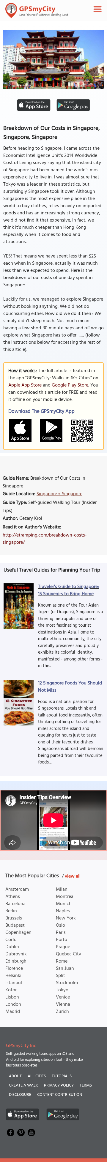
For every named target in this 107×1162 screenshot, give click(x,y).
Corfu (11, 940)
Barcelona (15, 904)
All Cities (37, 1076)
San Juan (65, 968)
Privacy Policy (59, 1085)
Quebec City (68, 954)
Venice (63, 997)
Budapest (15, 925)
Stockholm (67, 983)
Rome (61, 961)
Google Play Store (70, 385)
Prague (63, 947)
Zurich (62, 1012)
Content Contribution (59, 1094)
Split (60, 976)
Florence (14, 968)
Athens (12, 897)
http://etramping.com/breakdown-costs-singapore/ (45, 538)
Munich (64, 904)
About (15, 1076)
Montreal (65, 897)
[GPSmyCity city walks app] (36, 10)
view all (73, 876)
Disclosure (20, 1094)
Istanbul (13, 983)
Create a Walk (23, 1085)
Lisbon (12, 997)
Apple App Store (25, 385)
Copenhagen (18, 933)
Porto (61, 940)
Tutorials (62, 1076)
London (13, 1004)
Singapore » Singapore (59, 494)
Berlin (11, 911)
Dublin (12, 947)
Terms (86, 1085)
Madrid (12, 1012)
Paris (61, 933)
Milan (61, 889)
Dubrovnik (16, 954)
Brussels (13, 918)
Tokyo (62, 990)
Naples (63, 911)
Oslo (60, 925)
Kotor (11, 990)
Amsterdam (17, 889)
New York (66, 918)
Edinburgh (15, 961)
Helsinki (13, 976)
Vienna (63, 1004)
